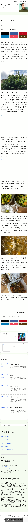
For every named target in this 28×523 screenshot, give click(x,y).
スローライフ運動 (7, 449)
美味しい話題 (6, 446)
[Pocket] (14, 36)
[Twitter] (5, 33)
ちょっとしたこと (13, 20)
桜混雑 (11, 375)
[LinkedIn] (5, 36)
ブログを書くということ (16, 364)
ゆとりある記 (6, 439)
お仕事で (5, 436)
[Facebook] (14, 33)
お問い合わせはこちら (6, 466)
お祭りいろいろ (14, 386)
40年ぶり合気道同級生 (16, 408)
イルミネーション (15, 397)
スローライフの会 (5, 468)
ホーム (4, 20)
